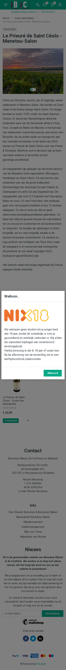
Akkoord (52, 373)
